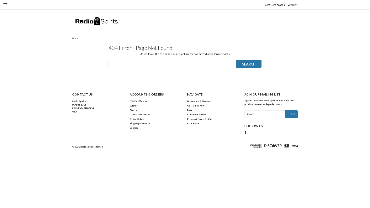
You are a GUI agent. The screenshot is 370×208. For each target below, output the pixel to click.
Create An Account (140, 114)
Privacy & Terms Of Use (199, 118)
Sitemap (134, 127)
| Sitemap (98, 146)
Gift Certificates (275, 4)
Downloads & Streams (199, 101)
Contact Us (193, 123)
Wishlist (293, 4)
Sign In (133, 110)
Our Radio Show (195, 105)
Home (75, 38)
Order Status (137, 118)
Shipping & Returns (140, 123)
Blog (189, 110)
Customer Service (196, 114)
